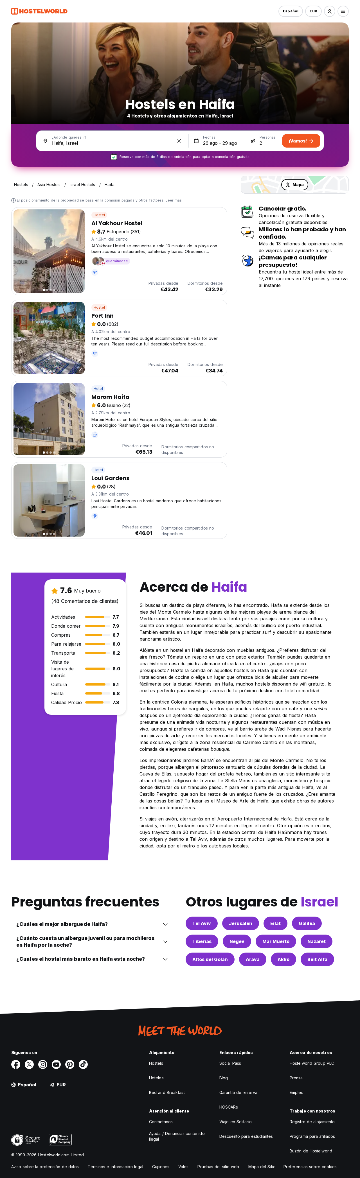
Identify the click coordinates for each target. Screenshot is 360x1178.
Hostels (156, 1063)
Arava (253, 959)
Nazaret (316, 941)
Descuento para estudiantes (246, 1136)
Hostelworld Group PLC (312, 1063)
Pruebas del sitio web (218, 1166)
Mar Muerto (275, 941)
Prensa (296, 1077)
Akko (283, 959)
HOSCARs (228, 1107)
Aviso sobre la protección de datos (45, 1166)
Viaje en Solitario (235, 1121)
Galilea (307, 923)
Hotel (98, 388)
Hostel (99, 215)
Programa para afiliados (312, 1136)
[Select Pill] (329, 11)
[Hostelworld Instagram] (42, 1064)
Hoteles (156, 1077)
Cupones (160, 1166)
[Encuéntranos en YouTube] (56, 1064)
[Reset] (179, 141)
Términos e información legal (115, 1166)
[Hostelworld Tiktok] (83, 1064)
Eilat (275, 923)
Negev (237, 941)
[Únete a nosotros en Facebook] (15, 1064)
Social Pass (230, 1063)
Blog (223, 1077)
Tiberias (202, 941)
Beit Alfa (317, 959)
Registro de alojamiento (312, 1121)
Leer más (174, 200)
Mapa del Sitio (262, 1166)
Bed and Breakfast (167, 1092)
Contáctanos (161, 1121)
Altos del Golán (210, 959)
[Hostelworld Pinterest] (69, 1064)
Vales (183, 1166)
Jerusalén (240, 923)
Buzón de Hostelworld (311, 1150)
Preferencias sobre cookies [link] (310, 1166)
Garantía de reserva (238, 1092)
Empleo (297, 1092)
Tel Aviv (201, 923)
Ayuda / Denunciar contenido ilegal (177, 1136)
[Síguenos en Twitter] (29, 1064)
